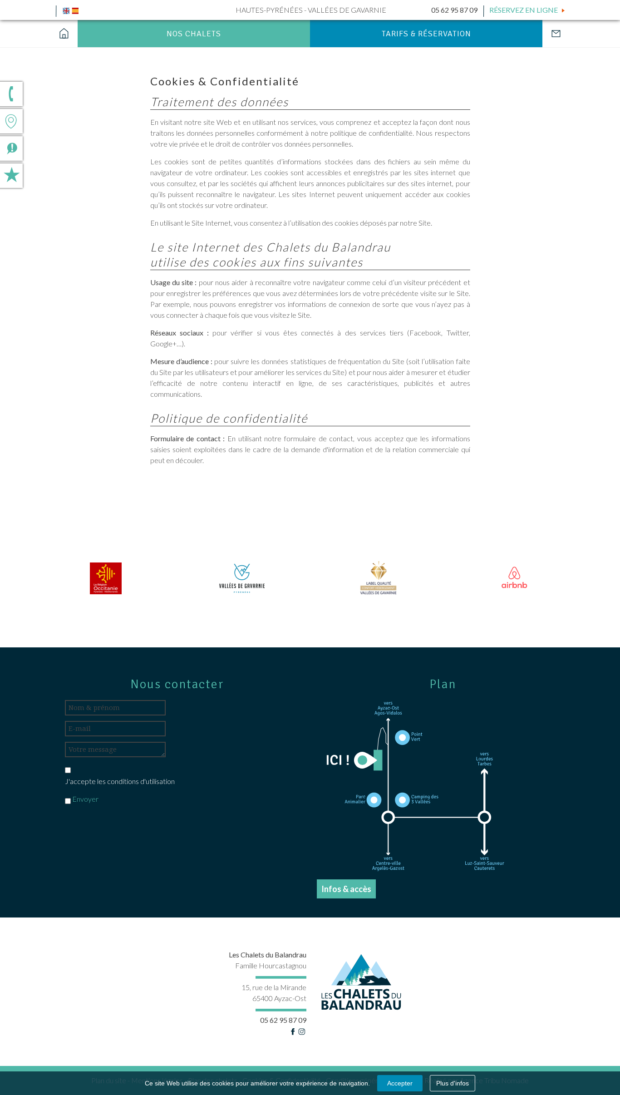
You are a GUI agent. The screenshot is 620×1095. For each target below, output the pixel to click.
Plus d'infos (452, 1083)
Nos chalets (194, 34)
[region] (310, 578)
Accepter (400, 1083)
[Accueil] (64, 33)
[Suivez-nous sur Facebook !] (292, 1030)
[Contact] (555, 33)
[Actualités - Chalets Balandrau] (56, 143)
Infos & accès (346, 889)
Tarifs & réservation (426, 34)
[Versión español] (75, 9)
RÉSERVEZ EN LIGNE (523, 9)
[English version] (66, 9)
